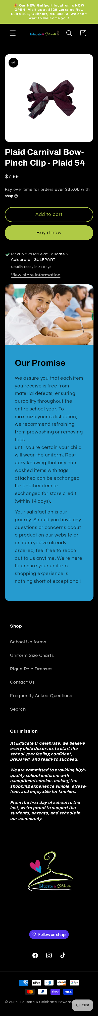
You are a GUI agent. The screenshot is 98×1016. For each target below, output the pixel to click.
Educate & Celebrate (38, 1002)
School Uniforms (28, 642)
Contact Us (22, 682)
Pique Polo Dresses (31, 669)
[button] (13, 33)
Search (18, 709)
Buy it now (49, 232)
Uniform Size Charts (32, 655)
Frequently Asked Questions (41, 696)
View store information (36, 275)
